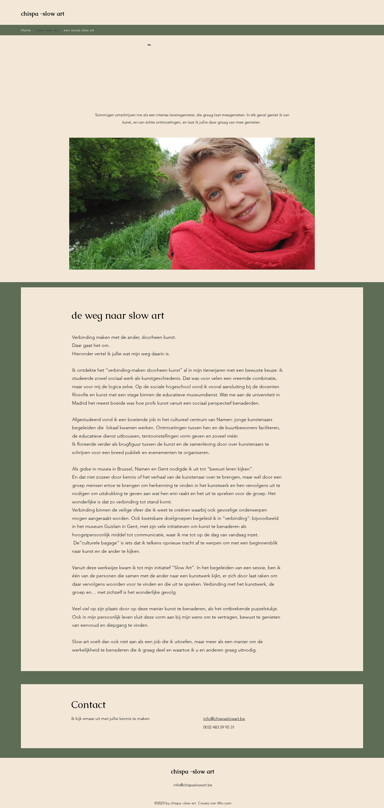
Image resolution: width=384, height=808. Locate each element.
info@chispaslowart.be (224, 718)
